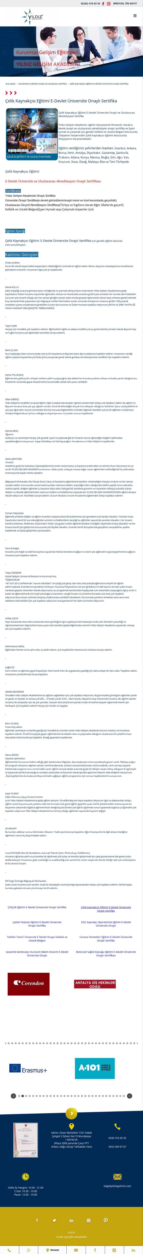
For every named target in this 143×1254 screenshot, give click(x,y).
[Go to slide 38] (124, 1043)
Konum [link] (54, 1250)
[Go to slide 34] (110, 1043)
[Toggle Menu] (135, 15)
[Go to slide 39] (127, 1043)
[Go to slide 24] (75, 1043)
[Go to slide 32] (103, 1043)
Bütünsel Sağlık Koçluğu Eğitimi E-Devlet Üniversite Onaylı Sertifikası (106, 953)
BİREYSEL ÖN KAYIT (125, 3)
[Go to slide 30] (96, 1043)
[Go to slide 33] (106, 1043)
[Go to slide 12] (33, 1043)
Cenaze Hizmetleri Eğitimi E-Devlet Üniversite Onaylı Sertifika (106, 938)
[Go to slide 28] (89, 1043)
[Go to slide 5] (9, 1043)
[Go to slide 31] (99, 1043)
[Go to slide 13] (37, 1043)
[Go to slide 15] (44, 1043)
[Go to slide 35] (113, 1043)
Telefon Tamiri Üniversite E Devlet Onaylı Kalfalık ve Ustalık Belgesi (37, 938)
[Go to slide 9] (23, 1043)
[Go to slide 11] (30, 1043)
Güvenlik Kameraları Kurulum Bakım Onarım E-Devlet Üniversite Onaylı (37, 953)
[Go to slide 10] (26, 1043)
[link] (9, 1250)
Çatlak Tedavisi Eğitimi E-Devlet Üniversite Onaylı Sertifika (37, 923)
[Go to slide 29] (92, 1043)
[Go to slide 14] (40, 1043)
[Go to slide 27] (85, 1043)
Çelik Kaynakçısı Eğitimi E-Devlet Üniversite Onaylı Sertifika (106, 909)
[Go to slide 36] (117, 1043)
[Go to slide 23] (71, 1043)
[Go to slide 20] (61, 1043)
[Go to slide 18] (54, 1043)
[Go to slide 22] (68, 1043)
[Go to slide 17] (51, 1043)
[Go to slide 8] (19, 1043)
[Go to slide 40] (131, 1043)
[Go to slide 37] (120, 1043)
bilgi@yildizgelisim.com (117, 1186)
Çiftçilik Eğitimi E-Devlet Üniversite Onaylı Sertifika (37, 907)
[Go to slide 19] (58, 1043)
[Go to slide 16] (47, 1043)
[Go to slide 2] (22, 1096)
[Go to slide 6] (12, 1043)
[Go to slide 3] (26, 1096)
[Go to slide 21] (64, 1043)
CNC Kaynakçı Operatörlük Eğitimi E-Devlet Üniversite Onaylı (106, 923)
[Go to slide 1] (19, 1096)
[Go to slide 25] (78, 1043)
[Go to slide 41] (134, 1043)
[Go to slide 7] (16, 1043)
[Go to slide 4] (5, 1043)
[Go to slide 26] (82, 1043)
